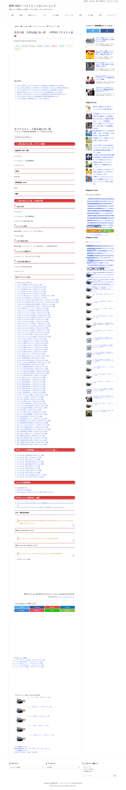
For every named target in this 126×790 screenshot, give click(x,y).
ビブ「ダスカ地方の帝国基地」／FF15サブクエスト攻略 (32, 407)
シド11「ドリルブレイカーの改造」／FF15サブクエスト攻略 (33, 330)
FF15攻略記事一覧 (22, 487)
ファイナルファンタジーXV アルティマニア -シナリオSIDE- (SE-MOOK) (39, 538)
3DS (42, 748)
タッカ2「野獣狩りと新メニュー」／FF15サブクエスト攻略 (33, 356)
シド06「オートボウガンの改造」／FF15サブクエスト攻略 (33, 319)
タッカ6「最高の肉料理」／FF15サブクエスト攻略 (30, 364)
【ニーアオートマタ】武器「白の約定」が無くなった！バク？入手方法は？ (103, 411)
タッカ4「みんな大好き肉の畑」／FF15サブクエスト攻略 (32, 360)
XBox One (47, 748)
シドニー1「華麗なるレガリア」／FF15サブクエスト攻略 (32, 340)
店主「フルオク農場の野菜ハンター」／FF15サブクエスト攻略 (34, 429)
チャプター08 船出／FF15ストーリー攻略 (28, 472)
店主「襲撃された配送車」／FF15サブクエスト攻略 (31, 435)
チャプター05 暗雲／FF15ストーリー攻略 (28, 466)
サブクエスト (48, 594)
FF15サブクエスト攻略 (32, 594)
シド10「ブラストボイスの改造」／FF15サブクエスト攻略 (32, 328)
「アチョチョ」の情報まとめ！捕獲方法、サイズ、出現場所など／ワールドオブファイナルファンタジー (103, 353)
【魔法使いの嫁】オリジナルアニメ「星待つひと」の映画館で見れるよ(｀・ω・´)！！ (102, 164)
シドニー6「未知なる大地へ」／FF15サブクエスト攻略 (32, 351)
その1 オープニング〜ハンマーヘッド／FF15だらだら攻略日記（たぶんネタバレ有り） (40, 507)
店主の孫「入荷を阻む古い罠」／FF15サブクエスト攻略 (32, 437)
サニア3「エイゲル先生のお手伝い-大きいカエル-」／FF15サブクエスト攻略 (37, 302)
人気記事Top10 (87, 771)
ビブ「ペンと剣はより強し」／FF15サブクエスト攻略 (31, 412)
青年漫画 (22, 752)
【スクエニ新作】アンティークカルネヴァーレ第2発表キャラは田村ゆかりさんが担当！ (40, 85)
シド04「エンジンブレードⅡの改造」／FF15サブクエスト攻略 (33, 315)
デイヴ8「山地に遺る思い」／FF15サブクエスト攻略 (31, 392)
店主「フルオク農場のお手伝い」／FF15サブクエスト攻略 (32, 427)
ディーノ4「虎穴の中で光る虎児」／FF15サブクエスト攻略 (33, 373)
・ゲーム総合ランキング (20, 746)
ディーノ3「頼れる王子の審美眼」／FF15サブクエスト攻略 (33, 371)
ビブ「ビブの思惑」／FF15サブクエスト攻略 (29, 409)
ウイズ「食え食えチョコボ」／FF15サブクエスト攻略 (31, 293)
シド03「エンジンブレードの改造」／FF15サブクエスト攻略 (33, 312)
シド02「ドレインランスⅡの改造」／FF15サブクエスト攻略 (33, 310)
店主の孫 (71, 594)
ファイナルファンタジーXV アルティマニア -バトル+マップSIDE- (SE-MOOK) (41, 553)
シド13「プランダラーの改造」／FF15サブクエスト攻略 (32, 334)
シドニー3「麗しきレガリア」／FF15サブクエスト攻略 (32, 345)
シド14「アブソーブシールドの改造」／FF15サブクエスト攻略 (34, 336)
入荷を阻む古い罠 (64, 594)
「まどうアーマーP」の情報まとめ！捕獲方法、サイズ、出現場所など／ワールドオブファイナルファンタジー (103, 390)
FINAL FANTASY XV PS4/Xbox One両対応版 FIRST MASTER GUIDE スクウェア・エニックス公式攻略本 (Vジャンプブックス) (46, 522)
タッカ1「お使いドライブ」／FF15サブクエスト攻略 (31, 353)
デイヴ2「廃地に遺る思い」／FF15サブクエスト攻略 (31, 379)
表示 (29, 137)
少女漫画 (28, 752)
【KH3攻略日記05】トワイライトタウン (98, 246)
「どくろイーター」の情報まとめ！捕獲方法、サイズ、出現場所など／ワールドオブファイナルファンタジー (103, 346)
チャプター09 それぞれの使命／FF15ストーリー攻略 (31, 474)
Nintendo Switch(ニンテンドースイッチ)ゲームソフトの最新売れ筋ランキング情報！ (40, 92)
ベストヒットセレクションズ (65, 597)
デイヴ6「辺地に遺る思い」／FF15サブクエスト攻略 (31, 388)
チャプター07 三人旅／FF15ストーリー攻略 (29, 470)
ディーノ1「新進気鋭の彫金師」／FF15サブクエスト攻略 (32, 366)
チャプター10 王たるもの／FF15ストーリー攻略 (30, 476)
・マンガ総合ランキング (20, 750)
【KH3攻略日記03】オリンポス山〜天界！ (98, 258)
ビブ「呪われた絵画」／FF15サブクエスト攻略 (29, 416)
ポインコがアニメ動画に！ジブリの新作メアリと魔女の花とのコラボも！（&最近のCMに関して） (43, 87)
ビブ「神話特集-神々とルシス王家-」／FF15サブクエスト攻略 (33, 420)
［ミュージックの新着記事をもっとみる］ (97, 234)
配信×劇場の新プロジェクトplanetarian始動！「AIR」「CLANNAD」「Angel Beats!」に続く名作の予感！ (103, 133)
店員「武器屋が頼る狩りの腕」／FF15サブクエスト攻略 (32, 440)
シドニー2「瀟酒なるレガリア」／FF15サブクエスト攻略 (32, 343)
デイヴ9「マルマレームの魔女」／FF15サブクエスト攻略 (32, 394)
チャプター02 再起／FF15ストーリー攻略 (28, 459)
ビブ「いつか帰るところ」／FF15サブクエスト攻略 (31, 401)
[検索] (116, 1)
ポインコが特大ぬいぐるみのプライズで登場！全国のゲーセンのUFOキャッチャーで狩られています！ (103, 172)
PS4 (26, 748)
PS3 (30, 748)
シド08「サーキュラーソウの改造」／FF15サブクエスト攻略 (33, 323)
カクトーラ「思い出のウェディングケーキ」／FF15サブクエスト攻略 (35, 295)
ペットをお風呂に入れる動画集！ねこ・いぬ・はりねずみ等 (33, 98)
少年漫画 (16, 752)
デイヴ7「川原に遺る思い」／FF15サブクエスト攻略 (31, 390)
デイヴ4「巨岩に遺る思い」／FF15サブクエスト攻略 (31, 384)
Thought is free (72, 785)
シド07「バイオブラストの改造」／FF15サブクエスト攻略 (33, 321)
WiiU (38, 748)
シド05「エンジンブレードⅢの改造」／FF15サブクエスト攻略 (34, 317)
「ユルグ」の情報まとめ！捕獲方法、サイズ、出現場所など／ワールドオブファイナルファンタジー (103, 339)
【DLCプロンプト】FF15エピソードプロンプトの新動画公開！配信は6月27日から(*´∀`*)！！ (42, 94)
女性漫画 (34, 752)
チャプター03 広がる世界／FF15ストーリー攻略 (30, 461)
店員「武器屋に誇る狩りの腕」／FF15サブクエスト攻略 (32, 444)
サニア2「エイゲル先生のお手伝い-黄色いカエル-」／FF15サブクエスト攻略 (37, 299)
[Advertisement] (44, 66)
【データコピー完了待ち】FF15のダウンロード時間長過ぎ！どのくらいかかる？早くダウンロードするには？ (103, 397)
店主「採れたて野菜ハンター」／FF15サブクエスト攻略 (32, 433)
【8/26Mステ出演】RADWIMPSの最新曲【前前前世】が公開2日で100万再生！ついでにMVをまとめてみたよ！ (103, 157)
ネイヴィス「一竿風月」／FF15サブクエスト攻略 (30, 397)
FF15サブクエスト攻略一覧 (24, 282)
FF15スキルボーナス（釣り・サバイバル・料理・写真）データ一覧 (35, 492)
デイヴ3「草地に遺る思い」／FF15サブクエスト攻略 (31, 381)
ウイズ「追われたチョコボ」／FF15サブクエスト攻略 (31, 291)
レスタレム (55, 594)
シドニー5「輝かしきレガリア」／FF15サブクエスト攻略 (32, 349)
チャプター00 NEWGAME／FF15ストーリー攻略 (30, 455)
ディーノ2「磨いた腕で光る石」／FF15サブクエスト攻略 (32, 368)
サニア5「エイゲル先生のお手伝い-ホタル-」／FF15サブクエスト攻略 (36, 306)
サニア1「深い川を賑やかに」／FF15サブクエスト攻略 (31, 297)
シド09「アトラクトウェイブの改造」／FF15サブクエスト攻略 (34, 325)
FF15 (42, 594)
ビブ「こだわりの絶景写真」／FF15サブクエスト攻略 (31, 403)
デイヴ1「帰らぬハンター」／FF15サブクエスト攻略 (31, 377)
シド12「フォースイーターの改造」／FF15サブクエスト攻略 (33, 332)
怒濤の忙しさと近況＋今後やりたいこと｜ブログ (100, 270)
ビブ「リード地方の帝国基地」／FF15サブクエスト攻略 (32, 414)
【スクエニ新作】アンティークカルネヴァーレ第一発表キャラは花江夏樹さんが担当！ (40, 89)
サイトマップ (87, 767)
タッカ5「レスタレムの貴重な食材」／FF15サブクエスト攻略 (33, 362)
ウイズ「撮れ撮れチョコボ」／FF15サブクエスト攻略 (31, 289)
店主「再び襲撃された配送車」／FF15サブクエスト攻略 (32, 431)
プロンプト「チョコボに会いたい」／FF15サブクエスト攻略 (33, 425)
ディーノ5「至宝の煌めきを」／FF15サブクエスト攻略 (32, 375)
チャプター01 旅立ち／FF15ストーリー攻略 (29, 457)
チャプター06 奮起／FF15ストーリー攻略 (28, 468)
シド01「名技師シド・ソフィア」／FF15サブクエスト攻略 (32, 308)
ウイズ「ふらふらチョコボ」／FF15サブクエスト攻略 (31, 287)
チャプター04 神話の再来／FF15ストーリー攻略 (30, 464)
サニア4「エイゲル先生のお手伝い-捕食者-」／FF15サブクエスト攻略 (36, 304)
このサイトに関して (88, 769)
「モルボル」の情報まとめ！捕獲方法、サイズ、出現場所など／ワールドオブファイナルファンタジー (103, 360)
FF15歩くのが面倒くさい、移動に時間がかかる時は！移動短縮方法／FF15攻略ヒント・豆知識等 (103, 324)
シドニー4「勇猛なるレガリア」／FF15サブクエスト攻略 (32, 347)
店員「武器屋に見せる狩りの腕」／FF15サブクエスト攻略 (32, 442)
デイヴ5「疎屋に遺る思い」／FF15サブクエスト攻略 (31, 386)
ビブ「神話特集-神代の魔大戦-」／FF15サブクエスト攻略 (32, 422)
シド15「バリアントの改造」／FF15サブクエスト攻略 (31, 338)
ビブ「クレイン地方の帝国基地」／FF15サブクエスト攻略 (32, 405)
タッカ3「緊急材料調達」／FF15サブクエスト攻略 (30, 358)
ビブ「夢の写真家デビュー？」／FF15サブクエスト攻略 (32, 418)
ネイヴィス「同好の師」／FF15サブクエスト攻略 (30, 399)
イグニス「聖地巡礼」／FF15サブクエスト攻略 (29, 284)
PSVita (34, 748)
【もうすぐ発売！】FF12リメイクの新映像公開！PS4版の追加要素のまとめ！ (38, 96)
